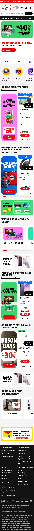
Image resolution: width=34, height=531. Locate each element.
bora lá (9, 191)
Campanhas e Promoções (23, 18)
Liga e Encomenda (7, 456)
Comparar (25, 139)
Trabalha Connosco (24, 456)
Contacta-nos (5, 453)
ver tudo (9, 365)
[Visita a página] (9, 117)
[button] (30, 8)
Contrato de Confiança (8, 459)
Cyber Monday (22, 475)
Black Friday (21, 473)
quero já (9, 317)
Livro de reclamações (8, 496)
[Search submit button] (29, 13)
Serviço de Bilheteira (7, 470)
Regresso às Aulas (7, 18)
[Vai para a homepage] (8, 8)
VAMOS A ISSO (9, 137)
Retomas (4, 475)
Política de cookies (7, 493)
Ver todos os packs (9, 90)
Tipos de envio (6, 473)
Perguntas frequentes (8, 450)
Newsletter (21, 470)
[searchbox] (17, 13)
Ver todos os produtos (10, 152)
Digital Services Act (24, 459)
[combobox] (17, 13)
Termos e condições (7, 487)
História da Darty (23, 450)
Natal (19, 478)
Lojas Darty (21, 453)
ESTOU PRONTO (9, 50)
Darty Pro (4, 478)
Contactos (4, 485)
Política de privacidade (8, 490)
